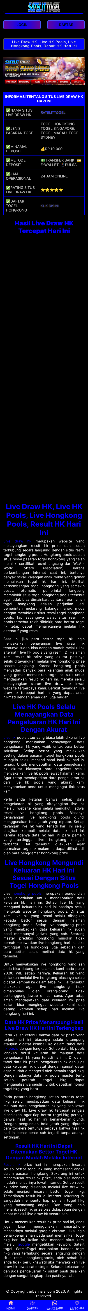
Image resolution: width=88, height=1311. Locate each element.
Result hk (12, 1164)
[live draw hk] (44, 11)
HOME (10, 1308)
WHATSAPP (54, 1308)
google (24, 1244)
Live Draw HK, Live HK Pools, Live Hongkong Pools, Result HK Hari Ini (44, 44)
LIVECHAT (77, 1308)
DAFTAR (32, 1308)
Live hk (9, 737)
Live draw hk (17, 541)
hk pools (10, 1048)
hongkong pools (27, 893)
